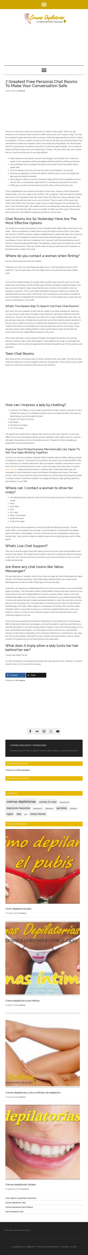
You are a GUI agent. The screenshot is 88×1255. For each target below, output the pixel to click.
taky (18, 814)
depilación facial (64, 802)
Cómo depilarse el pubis (18, 908)
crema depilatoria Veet (14, 1212)
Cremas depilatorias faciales (20, 1184)
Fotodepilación (49, 808)
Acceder (73, 1247)
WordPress (65, 1247)
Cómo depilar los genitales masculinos (21, 1198)
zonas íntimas (38, 814)
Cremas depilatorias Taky (15, 1203)
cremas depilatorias (21, 802)
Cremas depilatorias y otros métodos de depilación (32, 1092)
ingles (10, 814)
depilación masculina (18, 808)
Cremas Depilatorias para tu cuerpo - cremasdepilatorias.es (44, 19)
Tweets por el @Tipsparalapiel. (17, 770)
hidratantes (73, 808)
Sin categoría (20, 680)
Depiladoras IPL (37, 808)
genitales (62, 808)
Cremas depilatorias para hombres (19, 1207)
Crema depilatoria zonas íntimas (22, 1000)
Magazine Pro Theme (34, 1247)
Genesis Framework (52, 1247)
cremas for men (47, 801)
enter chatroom (11, 469)
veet (26, 814)
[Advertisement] (44, 45)
